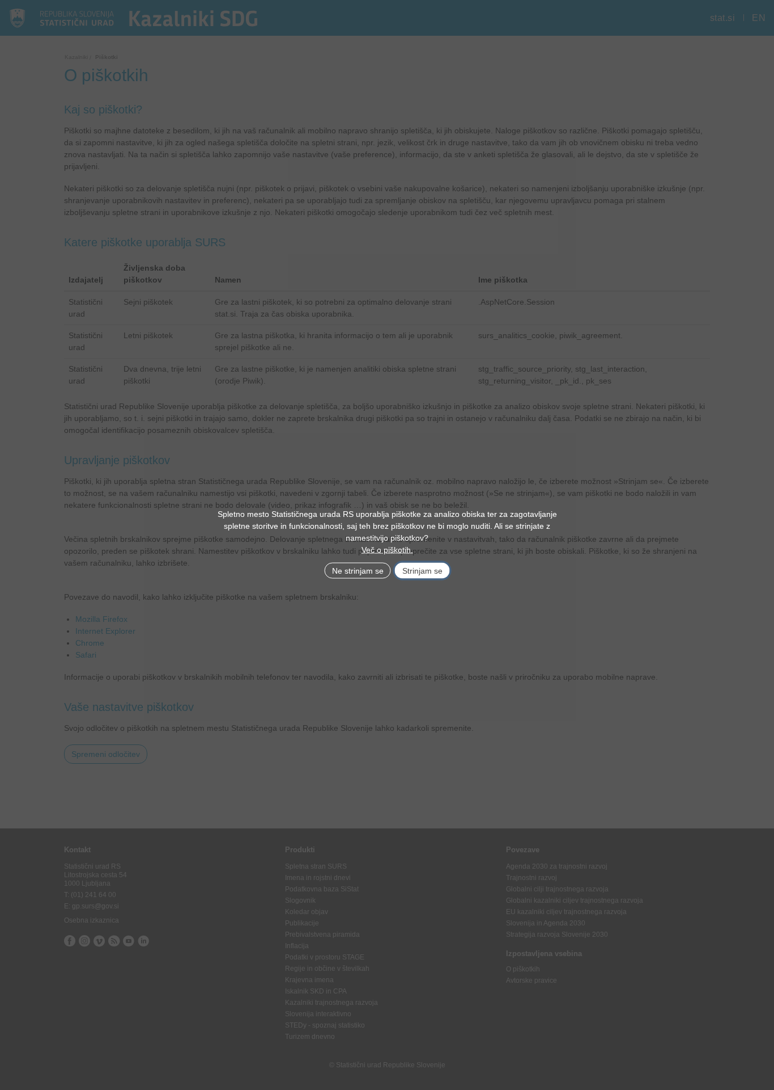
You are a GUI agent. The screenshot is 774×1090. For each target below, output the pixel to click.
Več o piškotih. (387, 549)
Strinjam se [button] (422, 570)
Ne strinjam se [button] (358, 570)
